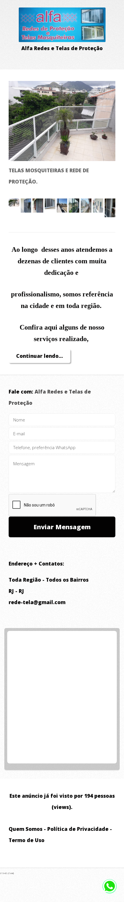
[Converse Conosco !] (109, 888)
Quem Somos (25, 828)
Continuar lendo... (39, 355)
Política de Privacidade (77, 828)
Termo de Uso (26, 840)
